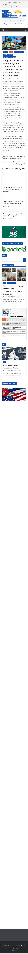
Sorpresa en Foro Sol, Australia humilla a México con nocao (13, 202)
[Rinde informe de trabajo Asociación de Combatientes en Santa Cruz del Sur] (14, 274)
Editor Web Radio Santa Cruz (18, 370)
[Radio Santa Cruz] (3, 29)
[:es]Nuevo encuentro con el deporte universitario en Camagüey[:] (12, 189)
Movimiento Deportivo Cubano (10, 57)
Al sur (4, 282)
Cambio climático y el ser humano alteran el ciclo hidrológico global (13, 163)
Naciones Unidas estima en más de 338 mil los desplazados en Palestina (14, 157)
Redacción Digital (16, 78)
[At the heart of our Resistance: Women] (14, 353)
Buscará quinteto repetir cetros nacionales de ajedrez (13, 215)
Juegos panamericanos (8, 54)
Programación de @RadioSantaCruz (14, 24)
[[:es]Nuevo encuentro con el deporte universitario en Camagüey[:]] (14, 173)
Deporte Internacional (18, 52)
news (4, 362)
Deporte (10, 52)
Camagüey (5, 52)
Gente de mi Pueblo (11, 282)
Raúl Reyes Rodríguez (16, 296)
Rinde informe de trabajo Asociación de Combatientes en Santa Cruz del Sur (13, 290)
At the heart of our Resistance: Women (11, 366)
